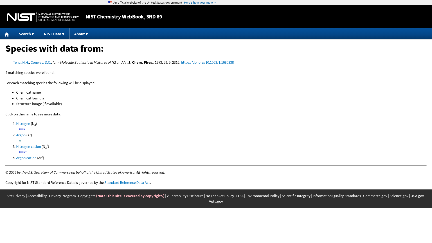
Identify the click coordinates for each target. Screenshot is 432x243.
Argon (21, 135)
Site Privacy (16, 195)
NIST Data (52, 33)
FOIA (239, 195)
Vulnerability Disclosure (185, 195)
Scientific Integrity (296, 195)
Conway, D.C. (41, 62)
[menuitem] (7, 33)
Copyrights (86, 195)
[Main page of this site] (7, 33)
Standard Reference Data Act (127, 182)
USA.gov (417, 195)
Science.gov (398, 195)
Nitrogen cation (28, 146)
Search (25, 33)
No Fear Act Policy (220, 195)
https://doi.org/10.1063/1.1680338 (207, 62)
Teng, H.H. (21, 62)
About (79, 33)
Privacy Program (62, 195)
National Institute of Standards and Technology (43, 17)
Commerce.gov (375, 195)
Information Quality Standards (337, 195)
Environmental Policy (262, 195)
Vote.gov (216, 201)
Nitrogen (23, 123)
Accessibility (37, 195)
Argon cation (26, 157)
